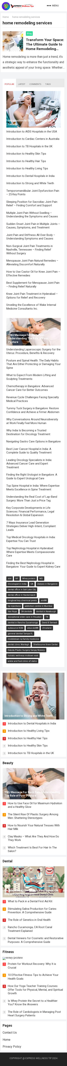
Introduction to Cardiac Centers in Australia (32, 139)
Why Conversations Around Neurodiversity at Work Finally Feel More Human (32, 421)
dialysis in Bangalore (47, 584)
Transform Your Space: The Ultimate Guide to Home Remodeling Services (45, 46)
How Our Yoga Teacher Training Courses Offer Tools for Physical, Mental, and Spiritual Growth (35, 989)
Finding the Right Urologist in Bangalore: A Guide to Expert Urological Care (31, 476)
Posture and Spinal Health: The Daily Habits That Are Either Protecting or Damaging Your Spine (33, 364)
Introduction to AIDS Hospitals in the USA (31, 131)
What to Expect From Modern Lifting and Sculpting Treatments (31, 377)
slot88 (44, 600)
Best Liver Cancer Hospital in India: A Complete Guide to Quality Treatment (29, 450)
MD (41, 578)
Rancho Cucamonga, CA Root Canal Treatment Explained (30, 929)
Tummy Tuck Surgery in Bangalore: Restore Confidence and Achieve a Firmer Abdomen (32, 410)
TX (47, 617)
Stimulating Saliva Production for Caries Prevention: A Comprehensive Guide (32, 910)
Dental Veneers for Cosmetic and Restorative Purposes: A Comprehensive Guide (35, 940)
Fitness (8, 952)
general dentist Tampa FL (20, 633)
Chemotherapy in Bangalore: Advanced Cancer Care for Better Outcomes (30, 388)
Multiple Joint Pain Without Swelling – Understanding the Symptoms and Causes (32, 214)
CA (32, 584)
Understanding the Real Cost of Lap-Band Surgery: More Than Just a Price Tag (31, 498)
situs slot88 (32, 628)
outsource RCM (15, 628)
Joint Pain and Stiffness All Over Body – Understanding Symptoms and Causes (30, 236)
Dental (7, 861)
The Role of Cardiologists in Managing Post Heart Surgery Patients (34, 1013)
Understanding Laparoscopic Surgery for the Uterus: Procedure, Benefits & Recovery (33, 351)
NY (16, 578)
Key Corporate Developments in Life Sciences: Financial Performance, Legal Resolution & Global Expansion (30, 511)
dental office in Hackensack (21, 595)
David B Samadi (49, 622)
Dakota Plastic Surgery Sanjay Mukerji (26, 650)
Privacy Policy (12, 1046)
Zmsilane (47, 628)
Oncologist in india (17, 584)
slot (9, 578)
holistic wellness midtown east (23, 655)
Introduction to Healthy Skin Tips (26, 153)
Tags (48, 84)
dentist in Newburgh (46, 611)
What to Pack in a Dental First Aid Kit (30, 901)
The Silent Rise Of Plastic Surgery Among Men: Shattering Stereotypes (33, 816)
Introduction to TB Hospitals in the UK (29, 146)
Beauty (8, 763)
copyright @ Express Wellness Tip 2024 (33, 1058)
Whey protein (28, 578)
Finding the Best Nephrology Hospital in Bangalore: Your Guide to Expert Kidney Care (33, 565)
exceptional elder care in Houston (25, 617)
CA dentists (26, 611)
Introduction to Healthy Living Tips (27, 168)
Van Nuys (12, 611)
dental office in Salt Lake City (22, 589)
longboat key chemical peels (22, 600)
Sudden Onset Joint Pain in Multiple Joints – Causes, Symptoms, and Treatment (33, 225)
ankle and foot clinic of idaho (22, 661)
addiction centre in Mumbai (38, 606)
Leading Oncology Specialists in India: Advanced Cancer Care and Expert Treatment (29, 463)
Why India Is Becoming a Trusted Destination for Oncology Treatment (28, 432)
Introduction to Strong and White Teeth (30, 183)
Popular (9, 84)
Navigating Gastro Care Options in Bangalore (33, 441)
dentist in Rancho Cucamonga (23, 622)
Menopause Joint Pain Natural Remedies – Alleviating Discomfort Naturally (32, 262)
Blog (29, 33)
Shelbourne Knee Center (45, 644)
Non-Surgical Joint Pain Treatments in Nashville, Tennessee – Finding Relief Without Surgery (29, 249)
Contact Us (10, 1032)
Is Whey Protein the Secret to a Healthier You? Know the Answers (33, 1002)
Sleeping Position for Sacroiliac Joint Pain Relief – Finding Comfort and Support (31, 203)
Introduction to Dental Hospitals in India (30, 176)
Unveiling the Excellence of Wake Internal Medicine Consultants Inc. (31, 306)
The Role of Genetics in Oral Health (29, 920)
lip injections (14, 606)
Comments (35, 84)
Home (6, 17)
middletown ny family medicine (23, 639)
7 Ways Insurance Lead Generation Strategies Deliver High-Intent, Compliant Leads (31, 526)
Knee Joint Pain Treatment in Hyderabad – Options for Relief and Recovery (32, 295)
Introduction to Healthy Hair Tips (26, 161)
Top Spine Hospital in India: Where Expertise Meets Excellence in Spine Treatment (33, 487)
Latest (21, 84)
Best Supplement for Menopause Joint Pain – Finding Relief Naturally (33, 284)
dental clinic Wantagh (18, 644)
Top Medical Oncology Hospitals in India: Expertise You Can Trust (30, 539)
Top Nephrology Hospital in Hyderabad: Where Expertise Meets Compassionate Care (30, 552)
